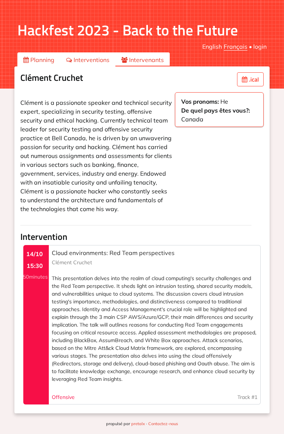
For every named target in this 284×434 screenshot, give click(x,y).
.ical (253, 79)
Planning (41, 59)
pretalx (138, 423)
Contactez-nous (163, 423)
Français (235, 46)
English (212, 46)
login (260, 46)
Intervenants (146, 59)
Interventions (90, 59)
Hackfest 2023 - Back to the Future (127, 30)
